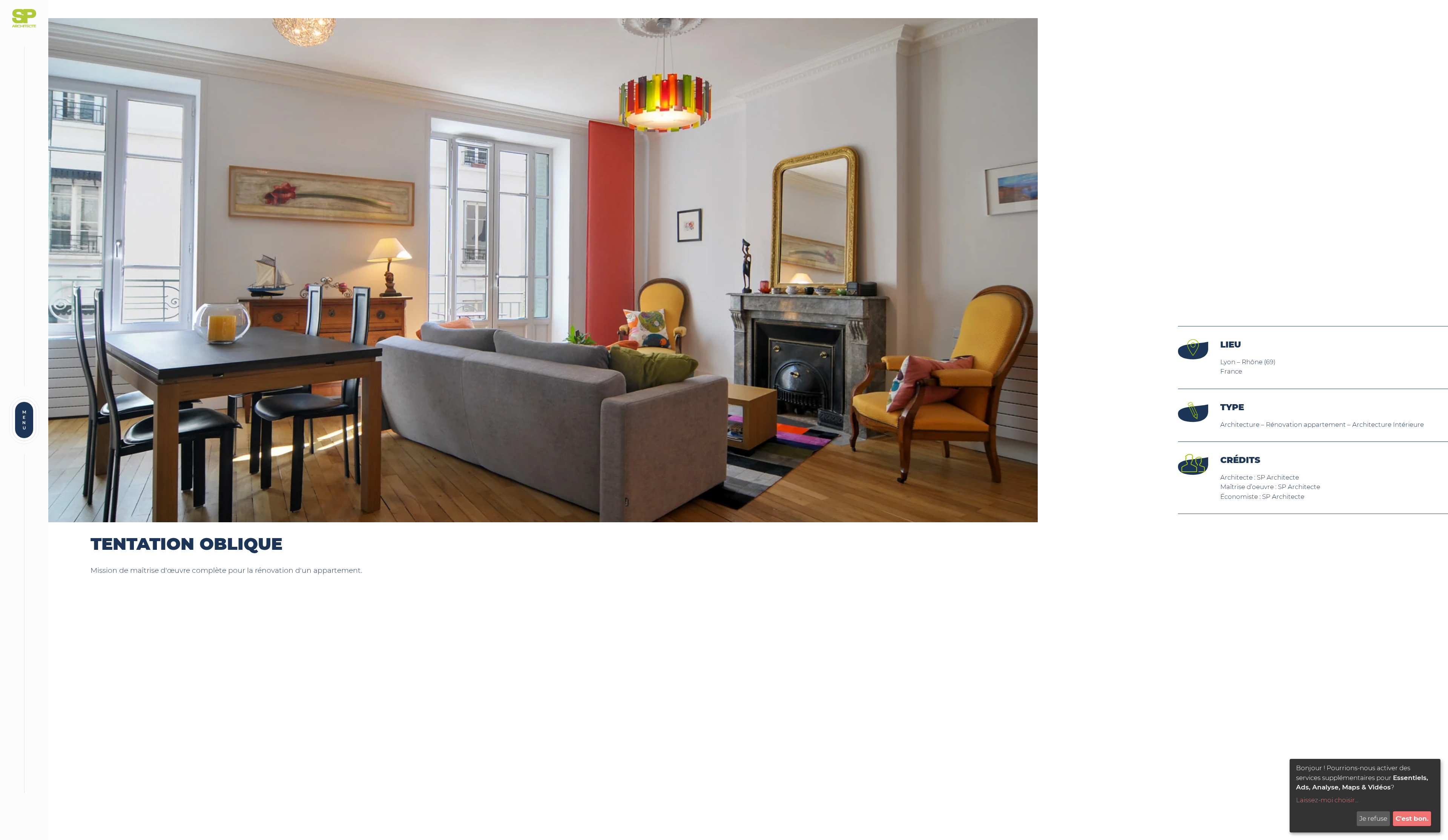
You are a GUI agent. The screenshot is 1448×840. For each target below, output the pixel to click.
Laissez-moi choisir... (1327, 800)
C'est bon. (1412, 818)
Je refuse (1373, 818)
